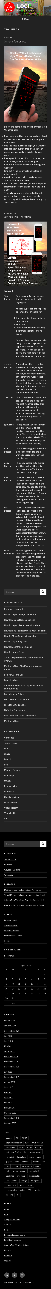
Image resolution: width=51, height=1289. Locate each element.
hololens (26, 1162)
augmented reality (14, 1143)
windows (9, 1195)
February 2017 (10, 1108)
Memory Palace (12, 770)
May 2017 (8, 1092)
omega (24, 1180)
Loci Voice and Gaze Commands (20, 715)
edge (29, 1147)
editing (38, 1147)
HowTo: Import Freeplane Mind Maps (22, 625)
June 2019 (8, 1041)
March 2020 (9, 1020)
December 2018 (11, 1056)
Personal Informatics (14, 609)
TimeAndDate (10, 859)
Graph (7, 748)
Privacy (7, 1250)
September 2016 (11, 1118)
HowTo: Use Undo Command (18, 647)
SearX (7, 941)
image (7, 754)
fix (25, 1152)
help (17, 1162)
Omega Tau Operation (17, 217)
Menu (27, 19)
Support (7, 1260)
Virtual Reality (11, 808)
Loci (23, 6)
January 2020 (10, 1026)
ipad (7, 1166)
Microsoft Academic (13, 936)
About (7, 1209)
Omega (8, 781)
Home (7, 1230)
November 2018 (11, 1061)
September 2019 (11, 1031)
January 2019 (9, 1051)
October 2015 (10, 1123)
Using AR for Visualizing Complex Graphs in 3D (24, 900)
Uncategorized (11, 797)
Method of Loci (11, 721)
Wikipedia (8, 875)
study (30, 1185)
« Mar (13, 1003)
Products (9, 791)
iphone (15, 1166)
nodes (15, 1180)
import (7, 759)
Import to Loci (11, 680)
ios (43, 1162)
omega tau (35, 1180)
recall (22, 1185)
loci (7, 1171)
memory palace (19, 1171)
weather (38, 1190)
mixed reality (34, 1176)
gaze (31, 1157)
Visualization (10, 813)
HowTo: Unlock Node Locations (19, 620)
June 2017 (8, 1087)
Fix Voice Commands (14, 710)
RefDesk (8, 865)
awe (27, 1143)
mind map (10, 1176)
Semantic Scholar (11, 930)
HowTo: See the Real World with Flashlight (25, 631)
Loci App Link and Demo (14, 1235)
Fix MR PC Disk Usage (15, 705)
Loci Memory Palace (14, 694)
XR (18, 1195)
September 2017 (11, 1077)
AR (17, 1138)
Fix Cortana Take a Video (16, 699)
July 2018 (8, 1072)
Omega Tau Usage (15, 41)
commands (10, 1147)
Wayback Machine (12, 870)
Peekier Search (11, 920)
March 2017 (9, 1103)
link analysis (27, 1166)
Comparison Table (12, 1219)
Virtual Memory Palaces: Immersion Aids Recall (24, 895)
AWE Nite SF (37, 1143)
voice (22, 1190)
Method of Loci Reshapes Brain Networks (22, 890)
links (37, 1166)
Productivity (10, 786)
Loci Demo (9, 956)
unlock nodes (10, 802)
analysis (9, 1138)
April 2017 (8, 1097)
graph (39, 1157)
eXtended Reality (13, 1152)
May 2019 (8, 1046)
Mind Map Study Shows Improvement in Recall (24, 905)
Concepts (9, 738)
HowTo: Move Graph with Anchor (20, 636)
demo (21, 1147)
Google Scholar (11, 925)
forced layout (11, 743)
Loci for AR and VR (13, 675)
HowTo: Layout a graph (15, 641)
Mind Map (9, 775)
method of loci (35, 1171)
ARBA (24, 1138)
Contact (7, 1225)
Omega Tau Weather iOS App (17, 1245)
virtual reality (11, 1190)
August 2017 (9, 1082)
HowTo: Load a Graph (14, 652)
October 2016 (10, 1113)
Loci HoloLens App (12, 1240)
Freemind (10, 1157)
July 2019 (8, 1036)
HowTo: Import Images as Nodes (20, 614)
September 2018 (11, 1067)
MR (7, 1180)
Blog (6, 1214)
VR (5, 818)
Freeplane (21, 1157)
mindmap (21, 1176)
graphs (9, 1162)
